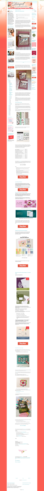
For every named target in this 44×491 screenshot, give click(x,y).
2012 (9, 114)
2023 (9, 105)
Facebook (22, 435)
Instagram (19, 435)
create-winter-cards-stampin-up (23, 457)
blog (28, 434)
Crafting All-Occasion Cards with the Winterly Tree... (10, 87)
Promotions (17, 8)
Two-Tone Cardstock (18, 392)
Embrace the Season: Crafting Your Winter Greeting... (10, 93)
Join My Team (27, 8)
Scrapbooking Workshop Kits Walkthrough (20, 391)
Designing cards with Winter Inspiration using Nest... (10, 84)
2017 (9, 110)
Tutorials (19, 8)
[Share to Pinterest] (26, 456)
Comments (34, 19)
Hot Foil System (31, 8)
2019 (9, 108)
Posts (33, 18)
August (9, 98)
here (23, 420)
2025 (9, 81)
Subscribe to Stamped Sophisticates (25, 484)
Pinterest (17, 435)
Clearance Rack (20, 436)
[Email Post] (23, 456)
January (10, 104)
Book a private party (23, 8)
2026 (9, 80)
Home (8, 8)
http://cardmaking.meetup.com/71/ (25, 443)
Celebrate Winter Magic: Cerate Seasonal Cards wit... (10, 90)
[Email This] (24, 456)
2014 (9, 112)
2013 (9, 113)
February (10, 103)
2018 (9, 109)
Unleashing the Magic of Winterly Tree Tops (11, 94)
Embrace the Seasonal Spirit (10, 88)
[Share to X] (25, 456)
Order (11, 8)
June (9, 100)
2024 (9, 82)
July (9, 99)
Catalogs (13, 8)
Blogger (23, 489)
